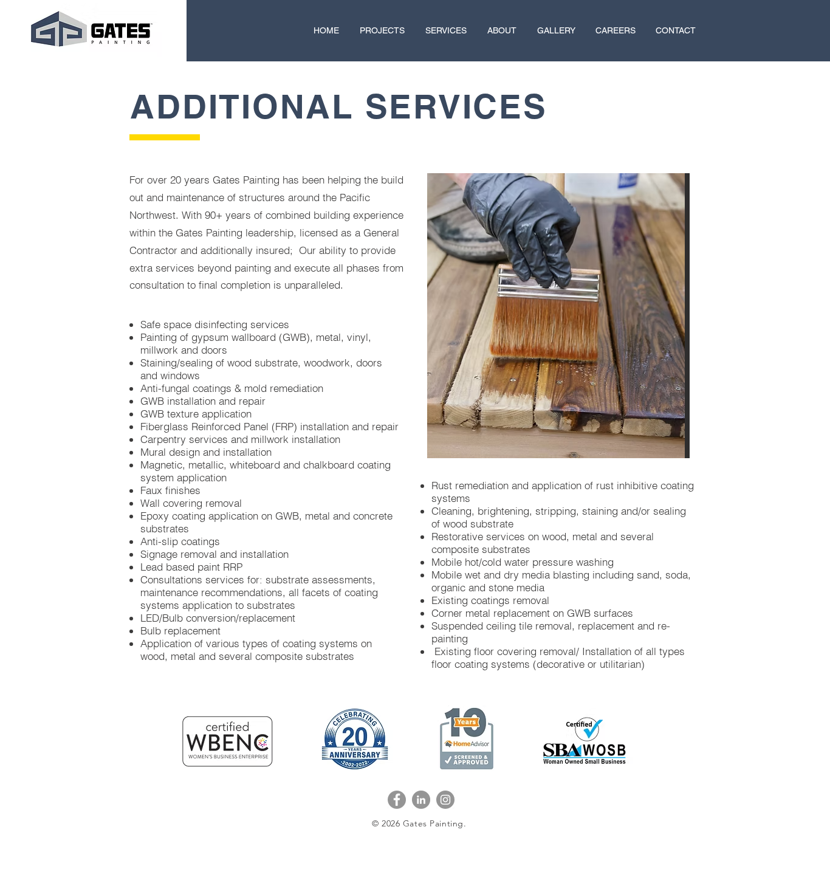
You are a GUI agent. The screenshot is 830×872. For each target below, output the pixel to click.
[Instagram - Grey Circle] (445, 800)
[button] (562, 315)
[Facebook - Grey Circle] (397, 800)
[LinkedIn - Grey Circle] (421, 800)
